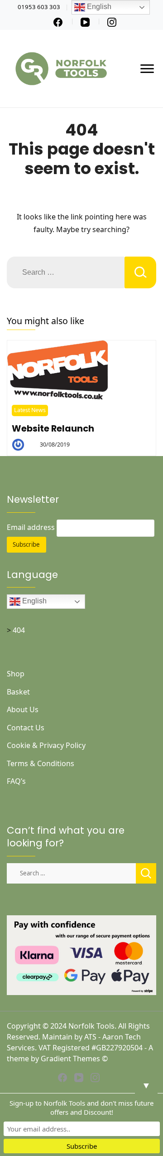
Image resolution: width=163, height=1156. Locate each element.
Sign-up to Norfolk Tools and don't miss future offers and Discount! (81, 1107)
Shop (15, 674)
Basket (18, 692)
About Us (22, 709)
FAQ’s (16, 781)
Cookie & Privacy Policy (46, 745)
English (33, 601)
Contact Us (25, 728)
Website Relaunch (53, 428)
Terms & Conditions (40, 763)
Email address (31, 527)
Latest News (30, 410)
